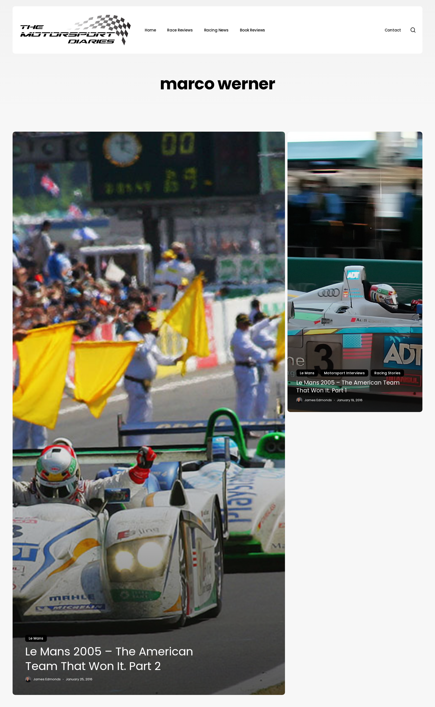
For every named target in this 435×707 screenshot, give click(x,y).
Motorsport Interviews (344, 373)
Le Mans (36, 638)
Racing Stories (387, 373)
